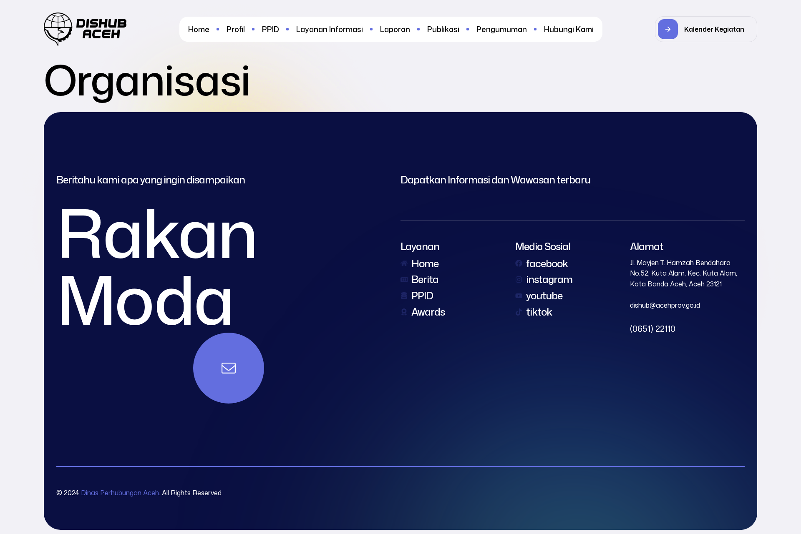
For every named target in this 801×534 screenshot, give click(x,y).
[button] (706, 29)
